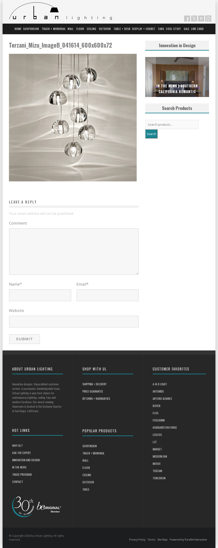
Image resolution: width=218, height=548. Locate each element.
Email (82, 284)
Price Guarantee (92, 391)
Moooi (156, 463)
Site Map (162, 539)
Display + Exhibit (143, 29)
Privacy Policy (137, 539)
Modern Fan (160, 456)
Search (151, 134)
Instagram (208, 18)
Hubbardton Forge (165, 427)
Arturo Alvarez (162, 398)
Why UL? (17, 445)
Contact (17, 481)
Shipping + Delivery (94, 384)
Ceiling (91, 29)
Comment (18, 223)
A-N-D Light (160, 384)
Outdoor (105, 29)
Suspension (31, 29)
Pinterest (201, 18)
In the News (19, 467)
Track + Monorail (54, 29)
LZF (155, 442)
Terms (151, 539)
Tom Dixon (159, 478)
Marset (157, 449)
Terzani (157, 470)
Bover (156, 405)
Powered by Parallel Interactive (188, 539)
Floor (80, 29)
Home (18, 29)
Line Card (197, 29)
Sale (186, 29)
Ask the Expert (21, 452)
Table (85, 489)
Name (15, 284)
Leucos (157, 434)
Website (16, 310)
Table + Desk (122, 29)
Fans (161, 29)
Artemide (158, 391)
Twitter (194, 18)
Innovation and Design (26, 460)
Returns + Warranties (96, 398)
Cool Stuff (173, 29)
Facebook (187, 18)
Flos (155, 413)
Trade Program (22, 474)
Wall (70, 29)
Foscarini (159, 420)
